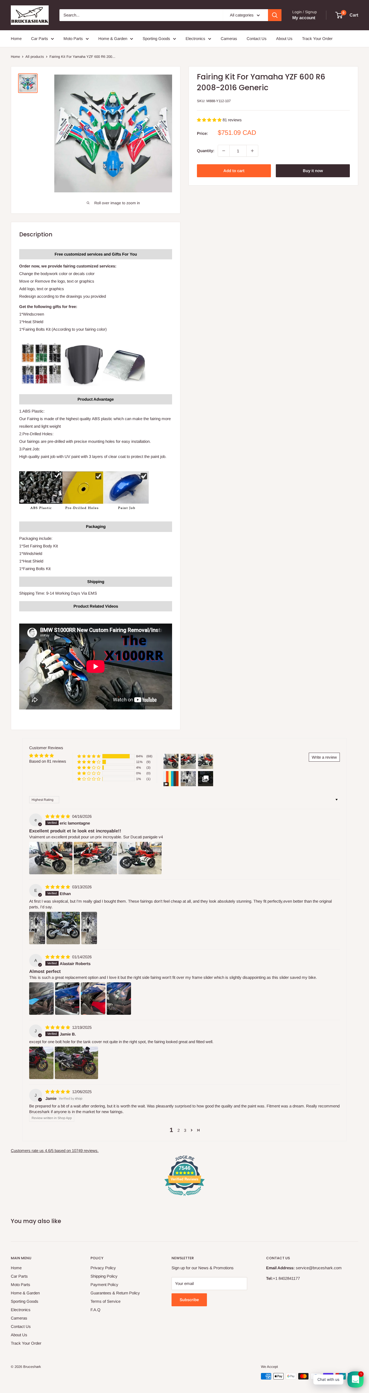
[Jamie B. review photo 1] (41, 1063)
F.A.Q (95, 1309)
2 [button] (178, 1130)
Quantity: (205, 150)
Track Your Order (317, 38)
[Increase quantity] (252, 150)
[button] (210, 120)
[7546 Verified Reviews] (184, 1196)
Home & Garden (112, 38)
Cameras (229, 38)
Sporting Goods (156, 38)
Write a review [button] (324, 757)
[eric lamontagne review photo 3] (140, 858)
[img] (58, 816)
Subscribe (189, 1299)
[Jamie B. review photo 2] (76, 1063)
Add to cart (233, 170)
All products (34, 57)
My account (303, 17)
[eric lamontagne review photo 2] (95, 858)
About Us (284, 38)
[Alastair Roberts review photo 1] (41, 998)
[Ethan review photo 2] (63, 928)
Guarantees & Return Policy (115, 1293)
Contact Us (257, 38)
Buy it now (313, 170)
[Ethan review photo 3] (89, 928)
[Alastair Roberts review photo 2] (67, 998)
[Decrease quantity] (223, 150)
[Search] (274, 15)
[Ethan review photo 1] (37, 928)
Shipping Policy (104, 1276)
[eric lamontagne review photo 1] (50, 858)
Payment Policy (104, 1284)
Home (16, 38)
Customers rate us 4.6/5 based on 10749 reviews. (55, 1150)
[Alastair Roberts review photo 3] (93, 998)
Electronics (195, 38)
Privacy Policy (103, 1267)
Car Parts (39, 38)
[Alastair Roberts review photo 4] (119, 998)
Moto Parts (73, 38)
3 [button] (185, 1130)
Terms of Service (105, 1301)
